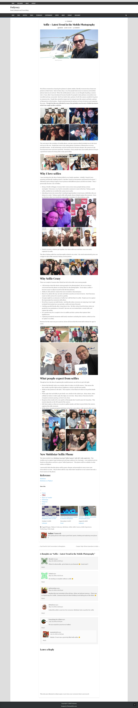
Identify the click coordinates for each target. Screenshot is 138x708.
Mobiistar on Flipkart (46, 481)
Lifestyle (25, 15)
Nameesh (61, 27)
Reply (43, 567)
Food (18, 15)
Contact (34, 3)
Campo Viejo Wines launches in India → (88, 546)
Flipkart (53, 527)
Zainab (51, 573)
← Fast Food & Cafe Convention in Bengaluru (52, 546)
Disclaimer (20, 3)
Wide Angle (51, 529)
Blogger (48, 527)
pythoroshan (53, 588)
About (27, 3)
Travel (31, 15)
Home (13, 3)
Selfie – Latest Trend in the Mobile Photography (69, 24)
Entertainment (48, 15)
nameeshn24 (54, 632)
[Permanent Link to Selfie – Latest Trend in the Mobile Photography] (69, 43)
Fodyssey (15, 7)
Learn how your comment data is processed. (76, 694)
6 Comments (77, 27)
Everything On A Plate (55, 619)
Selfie (70, 527)
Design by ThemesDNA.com (69, 706)
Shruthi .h (52, 559)
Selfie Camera (77, 527)
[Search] (126, 15)
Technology (39, 15)
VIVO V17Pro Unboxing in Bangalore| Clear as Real (49, 517)
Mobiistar (43, 478)
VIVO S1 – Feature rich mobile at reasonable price (87, 517)
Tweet (44, 493)
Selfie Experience (86, 527)
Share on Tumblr (47, 497)
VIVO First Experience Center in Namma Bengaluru (69, 517)
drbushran (52, 605)
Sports (57, 15)
